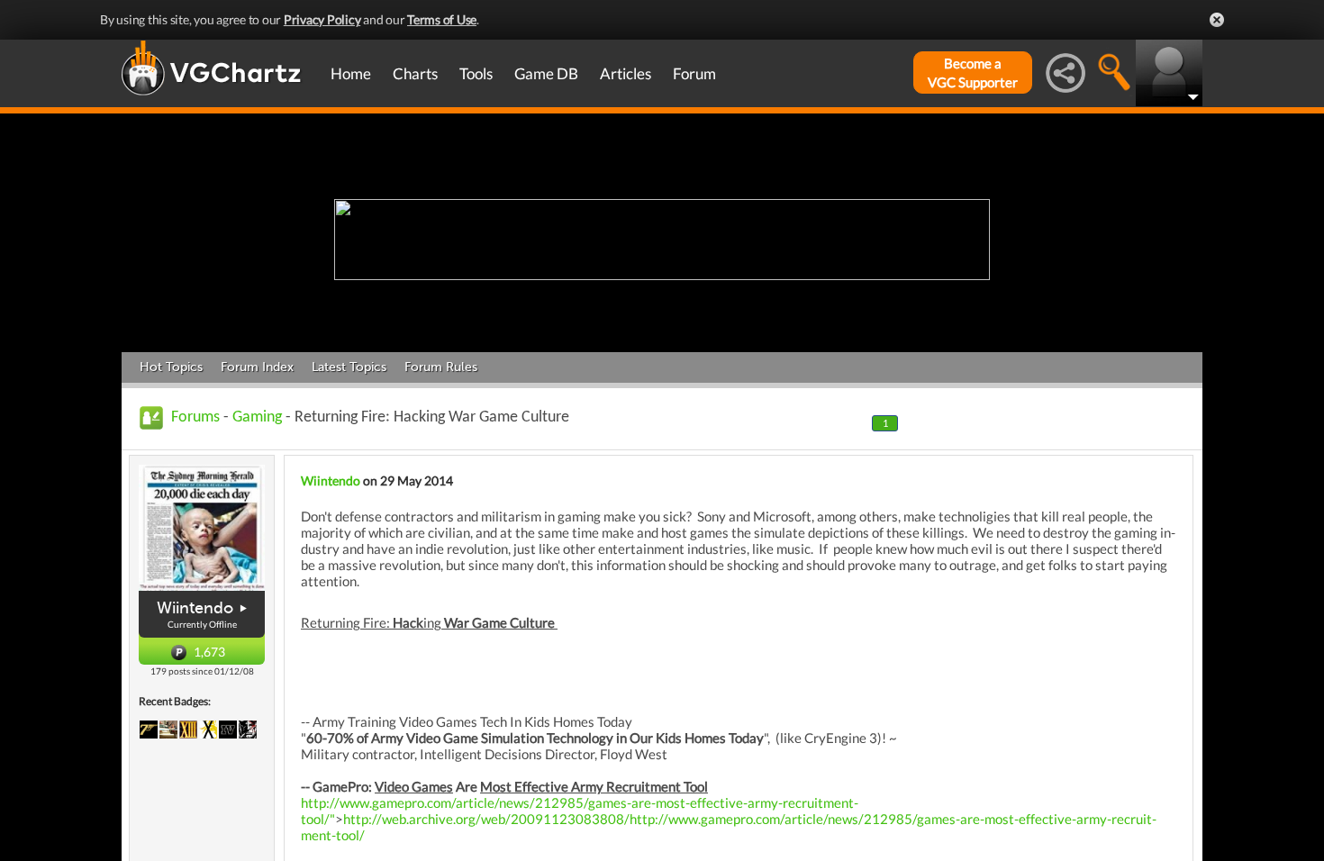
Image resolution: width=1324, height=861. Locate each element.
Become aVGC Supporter (973, 72)
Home (351, 73)
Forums (195, 417)
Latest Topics (349, 367)
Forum (694, 73)
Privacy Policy (322, 19)
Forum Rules (440, 367)
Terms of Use (441, 19)
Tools (476, 73)
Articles (625, 73)
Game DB (546, 73)
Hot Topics (171, 367)
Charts (415, 73)
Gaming (257, 417)
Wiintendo (195, 608)
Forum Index (257, 367)
